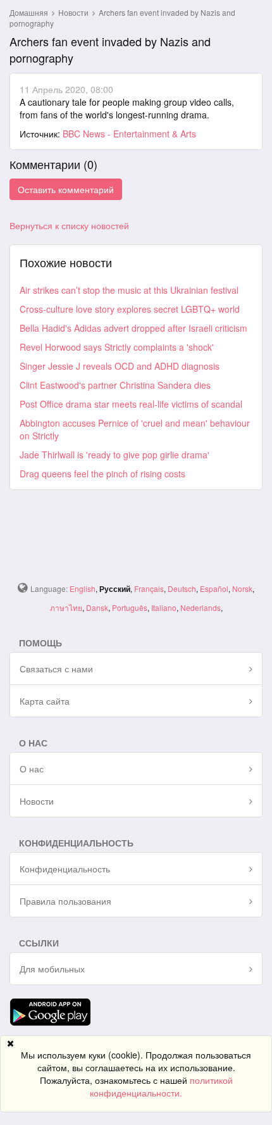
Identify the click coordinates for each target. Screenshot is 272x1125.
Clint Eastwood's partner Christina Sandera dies (115, 385)
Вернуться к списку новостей (69, 225)
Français (149, 588)
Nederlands (200, 607)
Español (214, 588)
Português (129, 607)
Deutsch (182, 588)
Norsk (242, 588)
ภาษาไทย (66, 607)
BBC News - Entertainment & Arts (129, 133)
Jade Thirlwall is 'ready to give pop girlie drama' (114, 454)
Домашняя (28, 12)
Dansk (97, 607)
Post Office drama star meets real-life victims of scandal (131, 404)
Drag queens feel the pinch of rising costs (102, 473)
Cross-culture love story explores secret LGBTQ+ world (130, 309)
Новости (74, 12)
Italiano (163, 607)
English (83, 588)
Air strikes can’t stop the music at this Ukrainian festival (129, 290)
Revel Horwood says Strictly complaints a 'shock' (117, 347)
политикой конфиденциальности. (161, 1086)
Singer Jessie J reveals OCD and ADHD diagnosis (119, 366)
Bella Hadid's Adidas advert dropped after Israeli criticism (133, 328)
